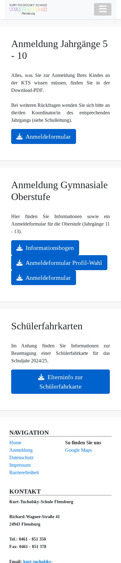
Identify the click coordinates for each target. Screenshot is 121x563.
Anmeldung (21, 450)
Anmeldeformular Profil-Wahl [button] (62, 262)
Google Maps (78, 450)
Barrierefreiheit (24, 472)
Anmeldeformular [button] (47, 136)
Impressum (20, 465)
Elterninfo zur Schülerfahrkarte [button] (61, 382)
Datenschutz (21, 457)
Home (15, 442)
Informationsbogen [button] (48, 247)
